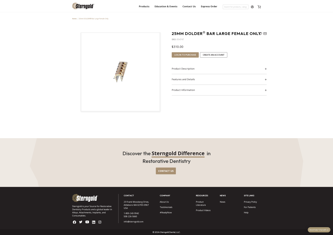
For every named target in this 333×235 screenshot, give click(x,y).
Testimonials (166, 207)
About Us (164, 201)
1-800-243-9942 (131, 213)
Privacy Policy (250, 201)
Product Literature (201, 203)
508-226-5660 (130, 216)
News (222, 201)
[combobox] (236, 7)
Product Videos (203, 210)
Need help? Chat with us (319, 230)
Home (74, 19)
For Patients (250, 207)
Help (246, 212)
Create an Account (214, 54)
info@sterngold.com (133, 221)
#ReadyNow (166, 212)
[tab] (219, 68)
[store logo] (83, 7)
